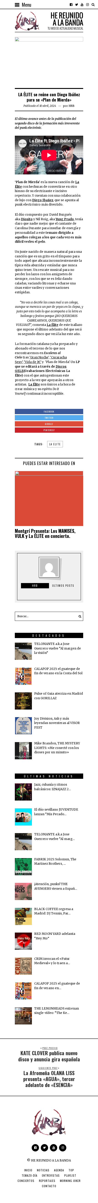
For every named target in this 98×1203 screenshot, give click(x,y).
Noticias (43, 1170)
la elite (55, 444)
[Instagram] (87, 4)
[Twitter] (76, 4)
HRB (72, 105)
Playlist (70, 1175)
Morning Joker (70, 1181)
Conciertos (26, 1181)
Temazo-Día (29, 1175)
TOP (71, 1170)
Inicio (28, 1170)
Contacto (49, 1186)
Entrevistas (51, 1175)
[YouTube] (82, 4)
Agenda (59, 1170)
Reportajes (47, 1181)
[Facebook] (71, 4)
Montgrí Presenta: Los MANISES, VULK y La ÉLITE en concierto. (45, 533)
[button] (78, 616)
